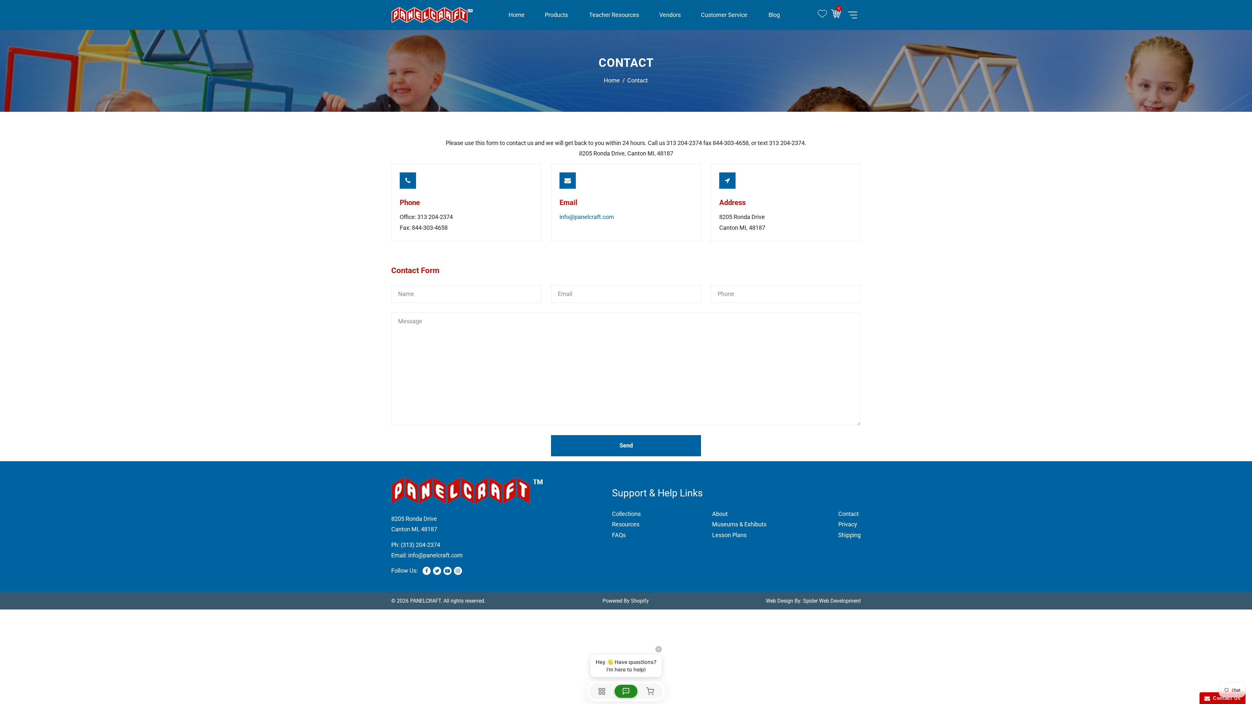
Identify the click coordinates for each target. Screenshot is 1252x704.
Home (612, 80)
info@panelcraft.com (586, 216)
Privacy (847, 524)
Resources (625, 524)
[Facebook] (427, 571)
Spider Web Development (832, 601)
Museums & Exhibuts (739, 524)
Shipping (849, 535)
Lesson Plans (729, 535)
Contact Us (1225, 698)
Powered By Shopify (626, 601)
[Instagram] (458, 571)
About (720, 513)
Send (626, 445)
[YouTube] (447, 571)
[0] (838, 15)
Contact (848, 513)
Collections (626, 513)
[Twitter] (437, 571)
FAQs (619, 535)
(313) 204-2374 (420, 544)
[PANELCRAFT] (432, 14)
